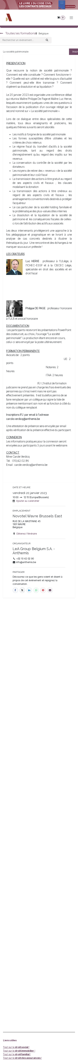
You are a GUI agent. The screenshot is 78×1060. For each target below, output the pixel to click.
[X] (22, 590)
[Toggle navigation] (71, 18)
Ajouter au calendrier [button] (27, 500)
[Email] (50, 590)
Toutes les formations (20, 33)
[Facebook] (15, 590)
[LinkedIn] (29, 590)
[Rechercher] (47, 40)
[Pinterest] (43, 590)
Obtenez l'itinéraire (26, 533)
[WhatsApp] (36, 590)
